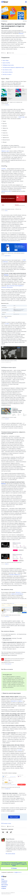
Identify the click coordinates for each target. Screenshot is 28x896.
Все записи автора (10, 853)
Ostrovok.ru (7, 616)
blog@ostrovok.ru (17, 872)
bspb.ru (6, 317)
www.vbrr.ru (7, 418)
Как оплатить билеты (8, 72)
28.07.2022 (25, 21)
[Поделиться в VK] (3, 832)
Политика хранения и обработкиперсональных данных (8, 893)
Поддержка (3, 886)
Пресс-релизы (4, 884)
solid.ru (6, 210)
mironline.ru (7, 104)
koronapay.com (7, 788)
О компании (4, 882)
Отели (2, 879)
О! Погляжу (14, 868)
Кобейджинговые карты (8, 65)
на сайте (7, 323)
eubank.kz (6, 563)
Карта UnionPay (6, 62)
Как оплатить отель (7, 69)
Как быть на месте (7, 74)
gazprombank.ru (8, 255)
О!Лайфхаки (4, 21)
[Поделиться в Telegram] (7, 832)
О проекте (3, 888)
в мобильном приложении (17, 594)
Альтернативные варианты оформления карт (13, 67)
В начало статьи (7, 823)
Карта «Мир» (6, 60)
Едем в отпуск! (14, 817)
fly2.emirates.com (8, 663)
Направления (4, 881)
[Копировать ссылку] (11, 832)
